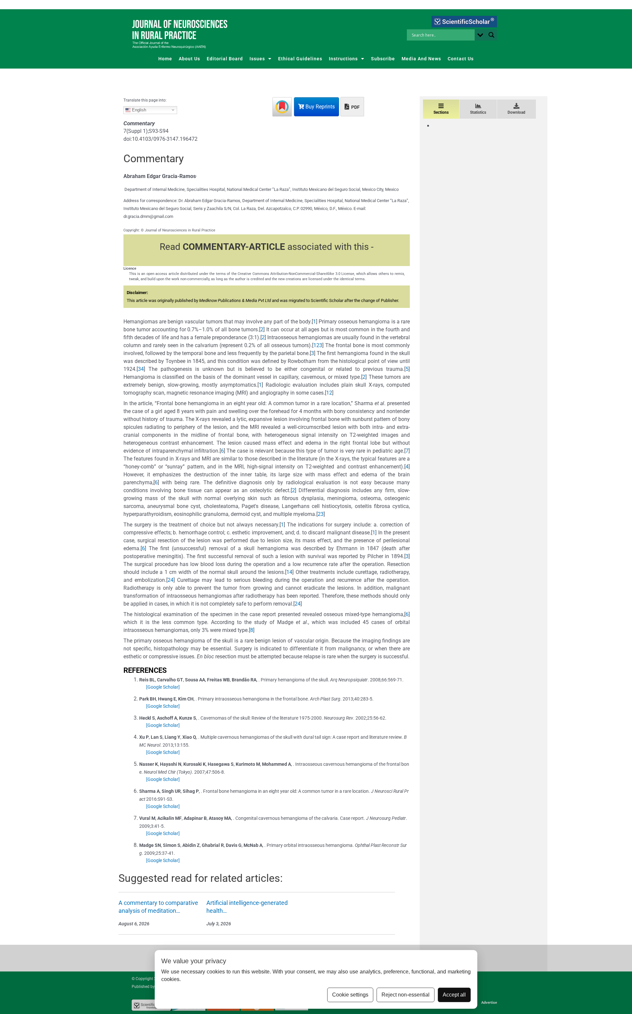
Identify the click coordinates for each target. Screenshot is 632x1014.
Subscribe (383, 58)
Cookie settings (350, 995)
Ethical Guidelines (300, 58)
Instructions (343, 58)
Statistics (478, 112)
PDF (355, 107)
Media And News (421, 58)
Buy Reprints (319, 107)
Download (516, 112)
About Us (189, 58)
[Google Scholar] (163, 687)
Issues (257, 58)
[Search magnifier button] (491, 35)
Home (165, 58)
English (138, 109)
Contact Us (461, 58)
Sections (441, 112)
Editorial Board (225, 58)
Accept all (454, 995)
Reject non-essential (406, 995)
